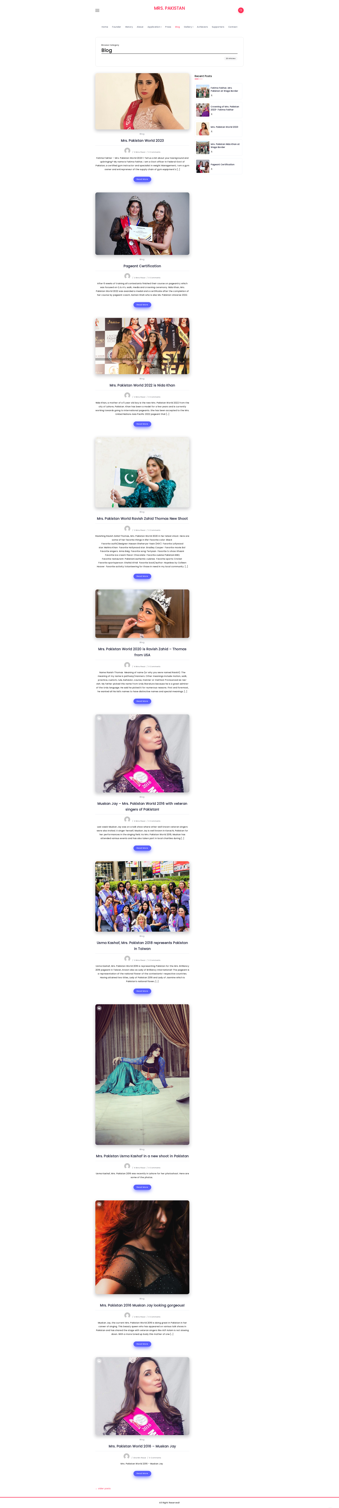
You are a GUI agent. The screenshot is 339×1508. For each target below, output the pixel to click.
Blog (142, 134)
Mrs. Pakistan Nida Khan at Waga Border (225, 146)
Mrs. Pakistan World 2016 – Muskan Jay (142, 1446)
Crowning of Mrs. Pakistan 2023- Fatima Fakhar (225, 108)
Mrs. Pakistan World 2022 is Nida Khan (142, 385)
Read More (142, 179)
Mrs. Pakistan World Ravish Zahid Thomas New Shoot (142, 518)
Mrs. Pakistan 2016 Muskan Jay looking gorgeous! (142, 1305)
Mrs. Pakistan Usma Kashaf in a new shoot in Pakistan (142, 1156)
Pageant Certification (142, 266)
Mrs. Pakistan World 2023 (142, 140)
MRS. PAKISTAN (169, 8)
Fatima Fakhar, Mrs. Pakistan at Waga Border (224, 89)
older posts (103, 1488)
